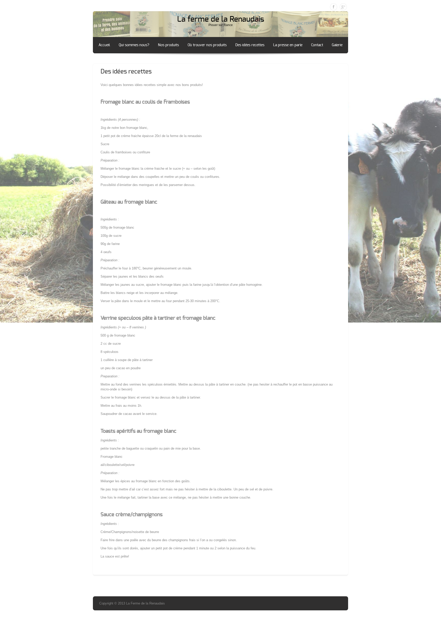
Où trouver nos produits (207, 45)
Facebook (333, 6)
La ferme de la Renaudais (220, 19)
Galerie (337, 45)
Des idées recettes (249, 45)
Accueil (104, 45)
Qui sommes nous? (134, 45)
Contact (317, 45)
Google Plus (343, 6)
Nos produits (168, 45)
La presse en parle (287, 45)
